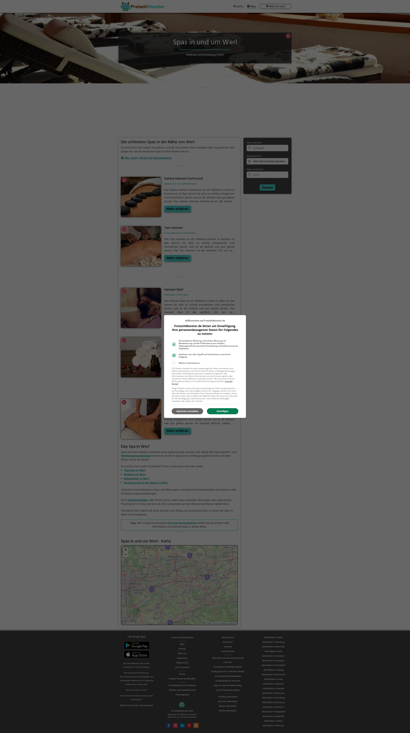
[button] (205, 363)
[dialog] (205, 366)
